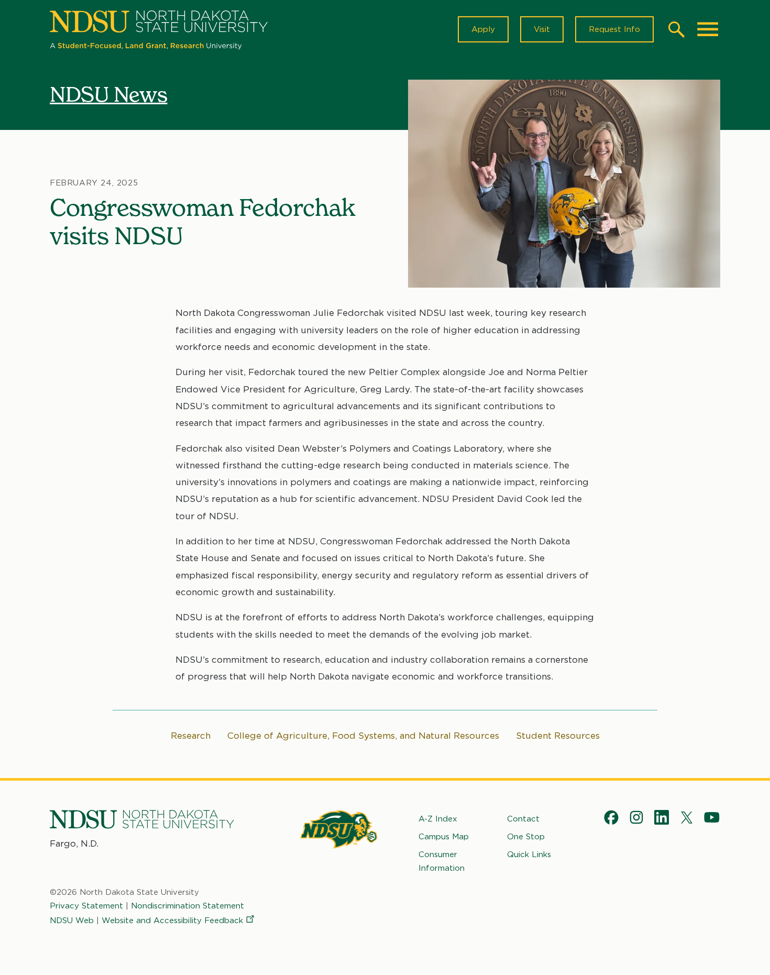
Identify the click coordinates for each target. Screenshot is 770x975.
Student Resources (558, 735)
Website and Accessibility (172, 920)
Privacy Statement (86, 906)
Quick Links (529, 854)
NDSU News (109, 94)
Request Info (614, 29)
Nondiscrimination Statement (187, 906)
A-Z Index (438, 819)
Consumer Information (442, 861)
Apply (483, 29)
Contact (523, 819)
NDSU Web (72, 920)
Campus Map (444, 836)
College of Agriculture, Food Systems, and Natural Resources (363, 735)
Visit (542, 29)
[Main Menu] (707, 29)
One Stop (526, 836)
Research (191, 735)
